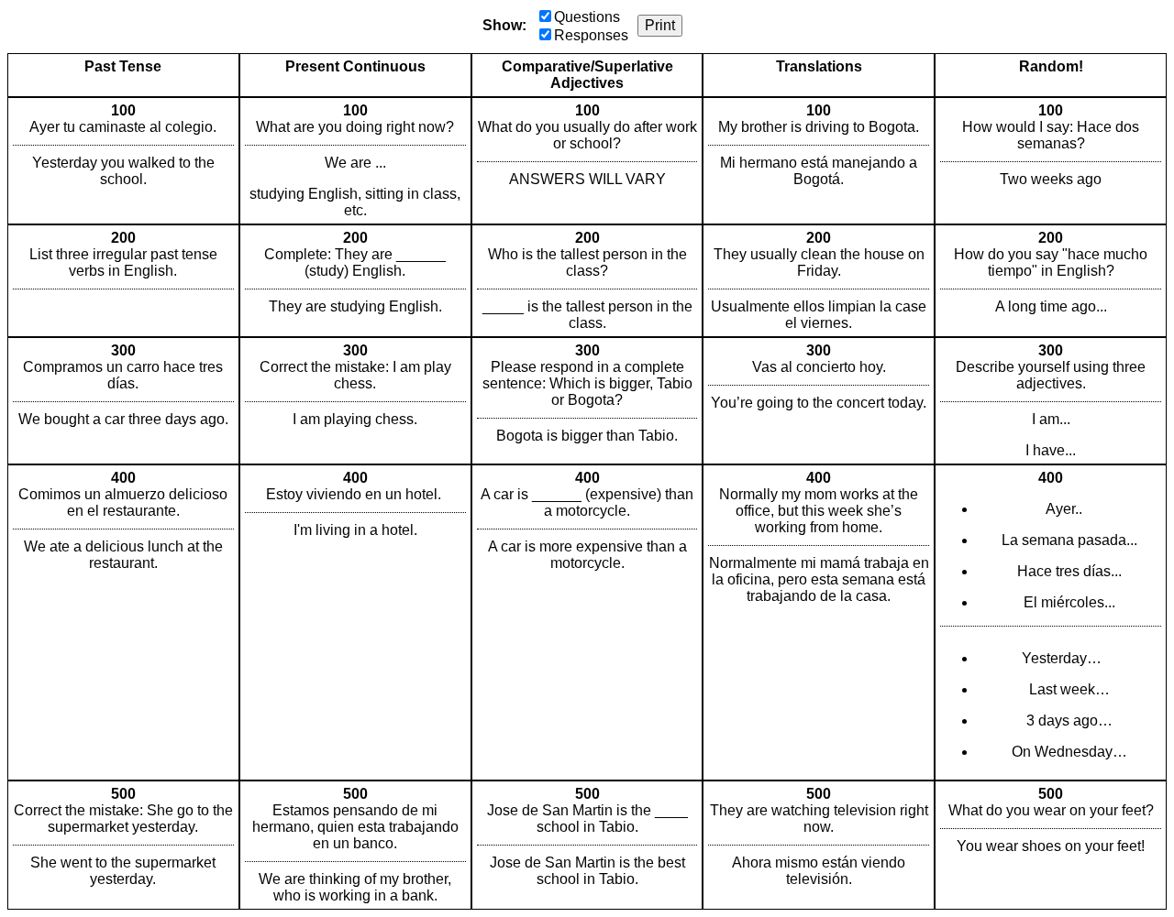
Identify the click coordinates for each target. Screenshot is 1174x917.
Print (660, 25)
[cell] (123, 160)
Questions (587, 17)
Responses (591, 35)
